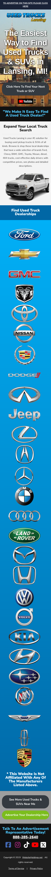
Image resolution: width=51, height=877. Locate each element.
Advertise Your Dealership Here (26, 815)
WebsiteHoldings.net (32, 857)
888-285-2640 (25, 837)
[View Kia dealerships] (24, 637)
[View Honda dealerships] (24, 575)
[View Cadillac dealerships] (24, 355)
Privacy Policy (36, 868)
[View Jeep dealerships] (24, 415)
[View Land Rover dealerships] (24, 536)
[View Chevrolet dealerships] (24, 254)
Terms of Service (16, 868)
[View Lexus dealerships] (24, 434)
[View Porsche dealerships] (24, 758)
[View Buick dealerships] (24, 696)
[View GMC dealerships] (24, 274)
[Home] (25, 16)
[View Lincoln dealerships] (24, 738)
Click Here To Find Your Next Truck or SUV (25, 89)
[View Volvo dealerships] (24, 617)
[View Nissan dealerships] (24, 333)
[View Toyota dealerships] (24, 313)
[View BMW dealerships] (24, 496)
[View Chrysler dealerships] (24, 718)
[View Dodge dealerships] (24, 375)
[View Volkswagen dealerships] (24, 597)
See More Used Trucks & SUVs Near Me (25, 802)
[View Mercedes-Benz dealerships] (24, 476)
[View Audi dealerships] (24, 516)
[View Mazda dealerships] (24, 555)
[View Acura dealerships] (24, 454)
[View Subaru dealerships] (24, 676)
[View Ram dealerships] (24, 294)
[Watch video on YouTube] (25, 101)
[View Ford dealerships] (24, 234)
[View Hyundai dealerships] (24, 657)
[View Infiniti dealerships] (24, 395)
